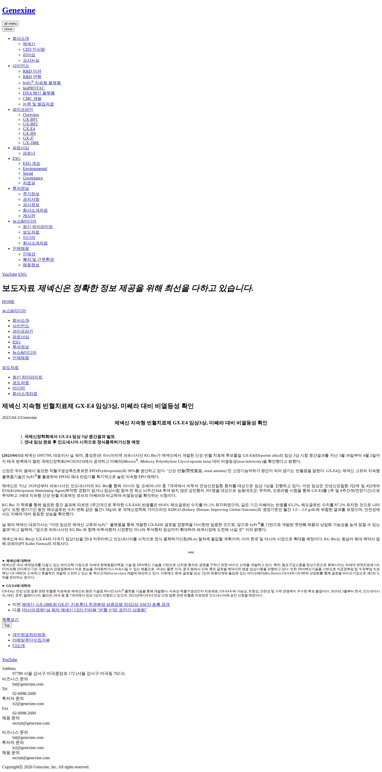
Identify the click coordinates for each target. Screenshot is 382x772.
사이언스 (20, 66)
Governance (33, 178)
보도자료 (31, 232)
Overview (31, 114)
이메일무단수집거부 (31, 640)
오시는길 (31, 60)
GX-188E (31, 143)
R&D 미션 (32, 71)
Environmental (35, 168)
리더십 (29, 55)
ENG (22, 274)
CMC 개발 (32, 98)
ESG (16, 158)
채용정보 (31, 265)
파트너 (29, 153)
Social (28, 173)
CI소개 (18, 645)
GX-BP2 (30, 124)
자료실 (29, 183)
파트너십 (20, 148)
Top (7, 625)
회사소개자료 (35, 210)
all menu (10, 24)
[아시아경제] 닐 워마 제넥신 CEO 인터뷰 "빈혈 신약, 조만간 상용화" (84, 610)
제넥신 (29, 44)
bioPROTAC (34, 88)
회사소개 (20, 38)
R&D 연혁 (32, 76)
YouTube (9, 274)
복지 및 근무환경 (38, 259)
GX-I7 (28, 138)
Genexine (18, 10)
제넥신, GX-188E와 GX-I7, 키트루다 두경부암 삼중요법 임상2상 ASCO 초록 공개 (96, 604)
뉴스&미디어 (24, 221)
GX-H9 (29, 133)
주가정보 (31, 194)
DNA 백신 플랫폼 (39, 93)
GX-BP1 (30, 119)
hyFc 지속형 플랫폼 (42, 83)
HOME (8, 301)
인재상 (29, 254)
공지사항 (31, 199)
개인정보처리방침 (29, 634)
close (8, 29)
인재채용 (20, 248)
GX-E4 (29, 129)
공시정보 (31, 205)
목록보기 (10, 619)
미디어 (29, 237)
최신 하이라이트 (38, 226)
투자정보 (20, 188)
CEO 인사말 (34, 49)
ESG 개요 (31, 163)
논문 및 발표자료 (38, 104)
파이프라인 (22, 109)
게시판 (29, 216)
